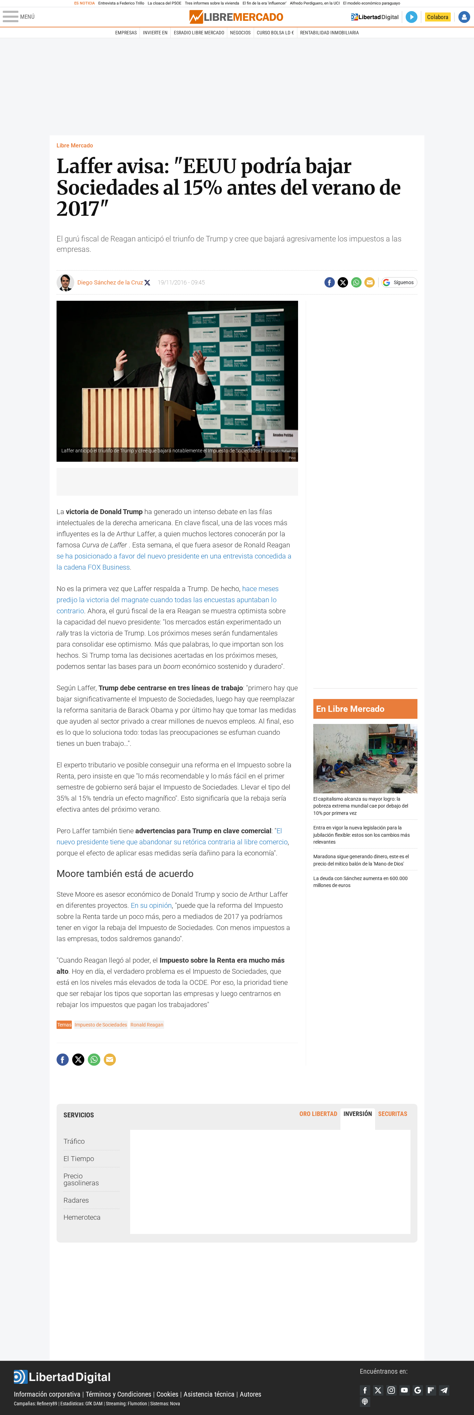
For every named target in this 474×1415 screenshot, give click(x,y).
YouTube (404, 1390)
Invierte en (155, 32)
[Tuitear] (343, 282)
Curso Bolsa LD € (275, 32)
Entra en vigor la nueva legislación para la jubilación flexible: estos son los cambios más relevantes (361, 835)
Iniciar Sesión (464, 17)
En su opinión (151, 905)
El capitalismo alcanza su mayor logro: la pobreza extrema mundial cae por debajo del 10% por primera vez (360, 806)
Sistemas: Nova (165, 1403)
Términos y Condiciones (118, 1394)
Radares (76, 1200)
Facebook (365, 1390)
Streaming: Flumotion (126, 1403)
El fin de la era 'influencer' (264, 3)
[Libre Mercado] (236, 17)
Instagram (391, 1390)
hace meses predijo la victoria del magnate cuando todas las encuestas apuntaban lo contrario (168, 600)
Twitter (378, 1390)
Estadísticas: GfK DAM (81, 1403)
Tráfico (74, 1141)
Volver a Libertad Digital (374, 17)
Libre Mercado (75, 145)
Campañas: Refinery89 (35, 1403)
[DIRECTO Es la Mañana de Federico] (411, 17)
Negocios (240, 32)
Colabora (437, 17)
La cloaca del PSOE (164, 3)
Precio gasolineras (81, 1179)
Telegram (444, 1390)
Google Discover (418, 1390)
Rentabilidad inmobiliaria (329, 32)
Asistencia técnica (209, 1394)
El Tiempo (79, 1158)
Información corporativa (47, 1394)
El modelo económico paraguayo (371, 3)
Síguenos (404, 282)
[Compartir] (329, 282)
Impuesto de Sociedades (101, 1025)
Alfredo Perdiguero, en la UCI (315, 3)
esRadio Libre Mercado (199, 32)
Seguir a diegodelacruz (147, 282)
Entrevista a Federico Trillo (121, 3)
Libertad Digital (187, 1377)
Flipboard (431, 1390)
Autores (250, 1394)
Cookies (167, 1394)
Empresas (126, 32)
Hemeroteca (82, 1217)
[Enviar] (356, 282)
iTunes (365, 1402)
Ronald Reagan (146, 1025)
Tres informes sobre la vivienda (212, 3)
